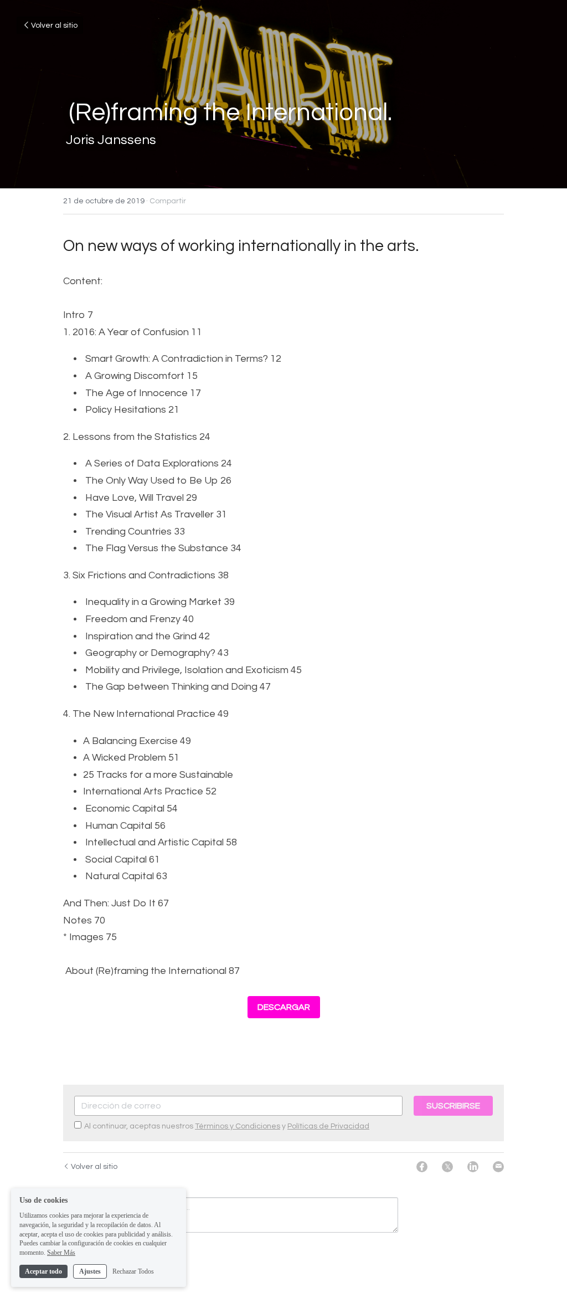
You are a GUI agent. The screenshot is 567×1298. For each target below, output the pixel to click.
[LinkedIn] (472, 1166)
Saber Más (61, 1252)
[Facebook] (421, 1166)
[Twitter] (447, 1166)
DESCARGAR (283, 1007)
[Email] (498, 1166)
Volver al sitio (54, 25)
